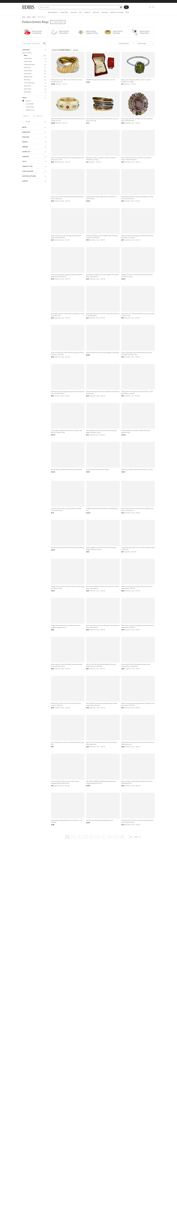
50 (131, 837)
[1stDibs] (28, 7)
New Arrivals (53, 12)
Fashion (105, 12)
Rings (34, 17)
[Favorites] (150, 7)
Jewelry (87, 12)
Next (136, 837)
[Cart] (153, 7)
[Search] (44, 43)
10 (122, 837)
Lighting (73, 12)
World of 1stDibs (116, 12)
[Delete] (71, 50)
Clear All (75, 50)
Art (80, 12)
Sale (127, 12)
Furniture (64, 12)
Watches (96, 12)
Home (23, 17)
